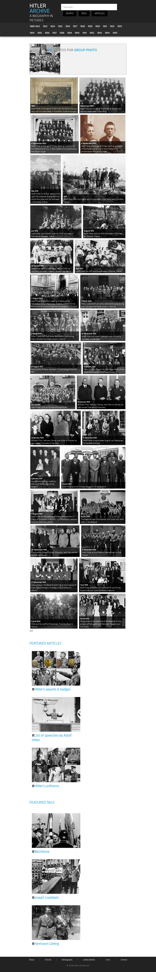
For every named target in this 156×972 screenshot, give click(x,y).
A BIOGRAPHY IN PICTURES (41, 18)
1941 (85, 32)
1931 (105, 26)
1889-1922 (35, 26)
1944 (107, 32)
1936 (47, 32)
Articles (48, 959)
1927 (75, 26)
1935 (39, 32)
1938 (62, 32)
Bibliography (67, 959)
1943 (99, 32)
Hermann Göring (45, 943)
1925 (60, 26)
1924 (52, 26)
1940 (77, 32)
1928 (82, 26)
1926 (68, 26)
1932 (112, 26)
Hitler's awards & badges (51, 689)
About (31, 959)
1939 (69, 32)
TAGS (84, 13)
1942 (92, 32)
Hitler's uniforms (45, 786)
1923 (45, 26)
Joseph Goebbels (45, 897)
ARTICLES (100, 13)
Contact (124, 959)
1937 (54, 32)
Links (107, 959)
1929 (90, 26)
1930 (97, 26)
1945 (115, 32)
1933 (119, 26)
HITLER (40, 8)
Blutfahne (41, 851)
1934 (32, 32)
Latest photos (89, 959)
